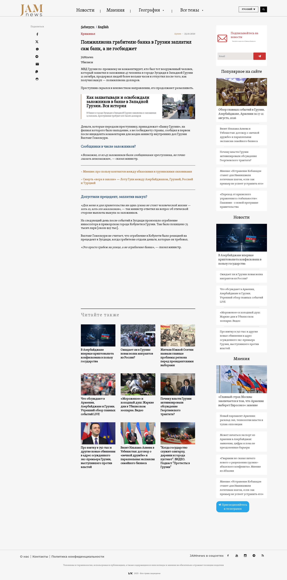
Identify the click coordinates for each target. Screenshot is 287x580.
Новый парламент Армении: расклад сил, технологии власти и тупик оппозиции (241, 420)
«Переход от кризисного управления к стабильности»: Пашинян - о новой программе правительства (239, 201)
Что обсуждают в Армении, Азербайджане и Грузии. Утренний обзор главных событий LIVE (98, 406)
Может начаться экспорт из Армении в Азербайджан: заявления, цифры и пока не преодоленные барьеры (237, 441)
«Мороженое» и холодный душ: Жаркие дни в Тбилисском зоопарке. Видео (137, 404)
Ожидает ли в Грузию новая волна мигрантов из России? (137, 354)
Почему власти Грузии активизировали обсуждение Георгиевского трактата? (176, 406)
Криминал (88, 34)
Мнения (115, 10)
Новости (85, 10)
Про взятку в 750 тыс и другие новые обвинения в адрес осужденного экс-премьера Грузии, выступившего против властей (98, 457)
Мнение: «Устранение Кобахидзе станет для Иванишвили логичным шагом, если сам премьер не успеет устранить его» (241, 177)
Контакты (40, 556)
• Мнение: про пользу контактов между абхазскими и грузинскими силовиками (136, 172)
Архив (178, 33)
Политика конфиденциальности (77, 556)
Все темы (189, 10)
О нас (24, 556)
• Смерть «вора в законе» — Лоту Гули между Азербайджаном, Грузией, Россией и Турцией (137, 181)
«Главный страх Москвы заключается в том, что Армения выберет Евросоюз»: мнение (241, 401)
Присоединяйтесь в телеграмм (234, 506)
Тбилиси (87, 62)
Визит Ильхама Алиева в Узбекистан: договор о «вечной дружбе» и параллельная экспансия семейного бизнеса (138, 455)
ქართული (88, 27)
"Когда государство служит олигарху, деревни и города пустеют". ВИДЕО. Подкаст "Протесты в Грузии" (175, 457)
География (149, 10)
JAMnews (87, 57)
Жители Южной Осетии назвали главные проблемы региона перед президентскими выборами (177, 357)
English (103, 27)
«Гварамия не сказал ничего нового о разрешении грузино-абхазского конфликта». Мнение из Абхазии (240, 465)
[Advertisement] (138, 279)
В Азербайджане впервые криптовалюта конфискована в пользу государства (97, 355)
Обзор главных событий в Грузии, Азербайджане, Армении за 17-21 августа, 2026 (241, 114)
